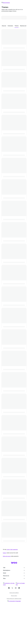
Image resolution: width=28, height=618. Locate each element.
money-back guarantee (12, 549)
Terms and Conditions (14, 592)
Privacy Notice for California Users (14, 598)
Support (5, 552)
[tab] (4, 25)
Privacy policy (14, 595)
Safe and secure (6, 556)
